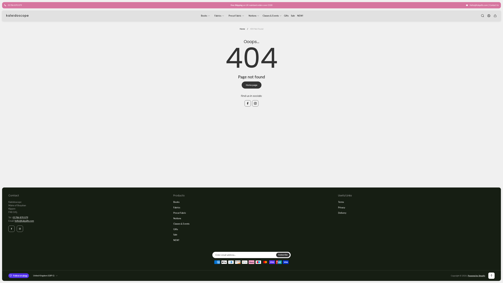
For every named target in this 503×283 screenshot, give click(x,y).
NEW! (176, 240)
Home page (251, 85)
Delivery (342, 212)
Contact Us (494, 5)
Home (242, 29)
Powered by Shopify (476, 275)
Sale (175, 234)
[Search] (482, 16)
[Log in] (489, 16)
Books (176, 202)
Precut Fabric (179, 212)
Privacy (341, 207)
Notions (177, 218)
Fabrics (176, 207)
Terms (341, 202)
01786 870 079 (20, 217)
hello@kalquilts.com (24, 220)
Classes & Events (181, 223)
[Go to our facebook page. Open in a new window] (248, 103)
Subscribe (283, 255)
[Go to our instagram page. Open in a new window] (255, 103)
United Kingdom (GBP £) (43, 275)
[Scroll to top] (491, 276)
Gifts (175, 229)
